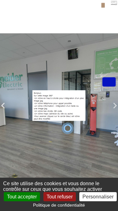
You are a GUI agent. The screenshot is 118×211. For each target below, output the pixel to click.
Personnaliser (98, 196)
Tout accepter (22, 196)
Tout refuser (60, 196)
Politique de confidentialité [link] (59, 205)
